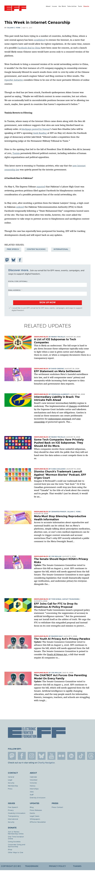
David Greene (57, 369)
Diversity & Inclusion (37, 797)
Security (11, 783)
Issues (54, 6)
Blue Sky (42, 756)
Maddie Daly (57, 636)
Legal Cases (34, 816)
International (61, 249)
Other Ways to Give (15, 852)
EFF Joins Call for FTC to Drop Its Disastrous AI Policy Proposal (56, 605)
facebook (22, 756)
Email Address (14, 290)
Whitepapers (35, 819)
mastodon (12, 756)
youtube (51, 756)
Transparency (13, 816)
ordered (20, 207)
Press (10, 789)
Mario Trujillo (58, 337)
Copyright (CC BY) (11, 866)
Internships (34, 789)
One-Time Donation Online (16, 837)
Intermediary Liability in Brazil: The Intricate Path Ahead (57, 398)
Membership (13, 786)
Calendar (33, 777)
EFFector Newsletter (38, 822)
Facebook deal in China (28, 48)
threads (91, 756)
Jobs (32, 792)
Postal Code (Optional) (17, 281)
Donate (86, 6)
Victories (33, 783)
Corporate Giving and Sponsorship (16, 845)
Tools (80, 6)
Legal (10, 780)
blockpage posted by (31, 129)
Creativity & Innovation (16, 813)
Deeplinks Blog (41, 337)
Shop (10, 849)
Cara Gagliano (58, 469)
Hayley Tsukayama (70, 599)
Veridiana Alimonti (60, 394)
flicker (61, 756)
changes (73, 406)
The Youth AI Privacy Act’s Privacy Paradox (62, 638)
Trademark (31, 866)
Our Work (62, 6)
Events (32, 813)
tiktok (81, 756)
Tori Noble (56, 599)
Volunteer (33, 780)
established (39, 40)
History (32, 786)
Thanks (77, 866)
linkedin (71, 756)
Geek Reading (40, 133)
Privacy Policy (57, 866)
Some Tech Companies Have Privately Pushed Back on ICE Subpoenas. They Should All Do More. (59, 442)
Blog (32, 807)
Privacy (10, 810)
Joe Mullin (56, 556)
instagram (32, 756)
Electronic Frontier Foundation (15, 8)
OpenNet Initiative (13, 80)
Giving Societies (14, 841)
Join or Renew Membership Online (16, 833)
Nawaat (46, 129)
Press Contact (57, 807)
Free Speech (13, 249)
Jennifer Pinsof (58, 512)
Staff (31, 794)
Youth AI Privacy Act (57, 654)
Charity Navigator (46, 763)
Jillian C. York (13, 28)
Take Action (72, 6)
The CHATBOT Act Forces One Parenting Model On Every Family (60, 677)
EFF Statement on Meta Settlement (57, 371)
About (48, 6)
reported (40, 186)
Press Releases (36, 810)
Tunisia (16, 153)
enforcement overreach (59, 419)
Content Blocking (36, 249)
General (11, 777)
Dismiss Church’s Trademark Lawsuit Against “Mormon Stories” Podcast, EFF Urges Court (60, 474)
